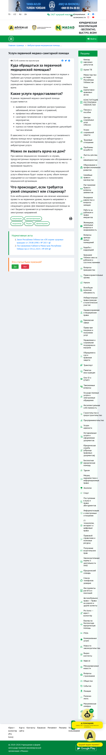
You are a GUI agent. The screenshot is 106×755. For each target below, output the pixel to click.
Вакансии (41, 727)
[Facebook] (62, 60)
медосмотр (16, 223)
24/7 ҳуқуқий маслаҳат (59, 14)
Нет (25, 266)
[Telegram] (69, 60)
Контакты (30, 727)
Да (15, 266)
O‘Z (14, 14)
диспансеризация (33, 218)
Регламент (52, 727)
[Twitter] (66, 60)
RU (20, 14)
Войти (93, 38)
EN (26, 14)
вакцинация (17, 218)
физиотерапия (42, 223)
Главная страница (16, 45)
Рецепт (29, 223)
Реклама (62, 727)
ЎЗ (9, 14)
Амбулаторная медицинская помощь (43, 45)
